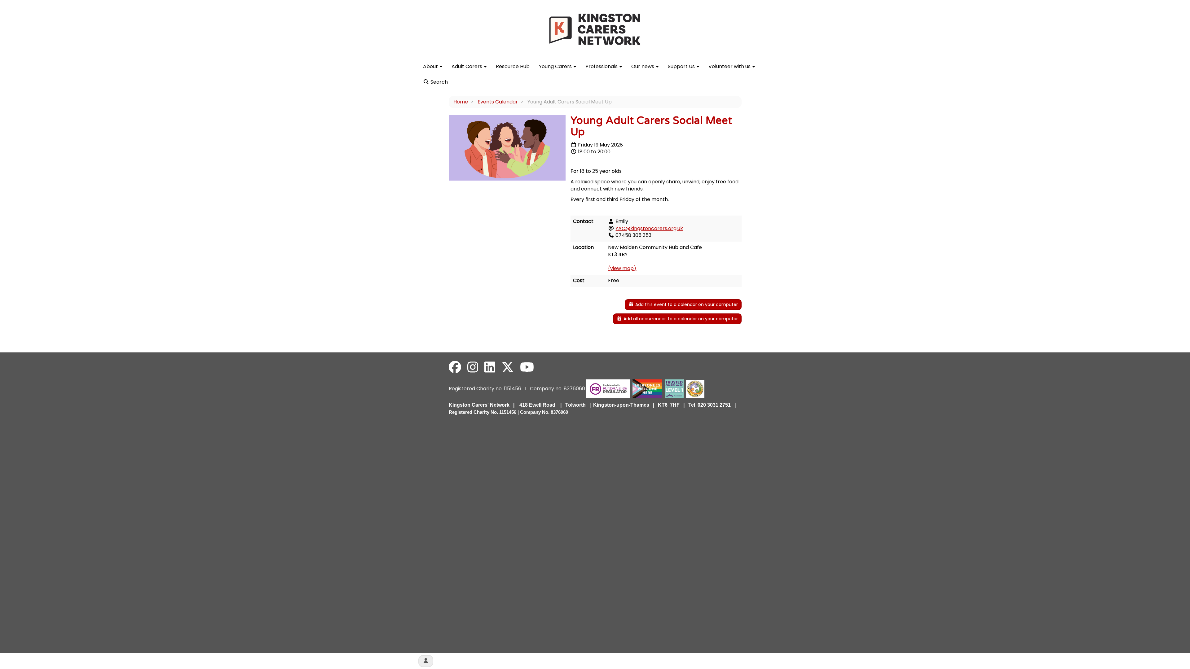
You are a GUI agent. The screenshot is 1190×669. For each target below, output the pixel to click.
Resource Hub (513, 66)
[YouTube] (527, 367)
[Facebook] (455, 367)
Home (460, 101)
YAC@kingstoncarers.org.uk (649, 228)
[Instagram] (472, 367)
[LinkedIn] (489, 367)
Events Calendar (498, 101)
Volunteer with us (730, 66)
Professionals (602, 66)
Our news (643, 66)
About (431, 66)
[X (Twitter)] (507, 367)
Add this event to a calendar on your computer (686, 304)
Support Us (682, 66)
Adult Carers (467, 66)
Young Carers (556, 66)
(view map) (622, 268)
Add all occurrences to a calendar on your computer (680, 319)
